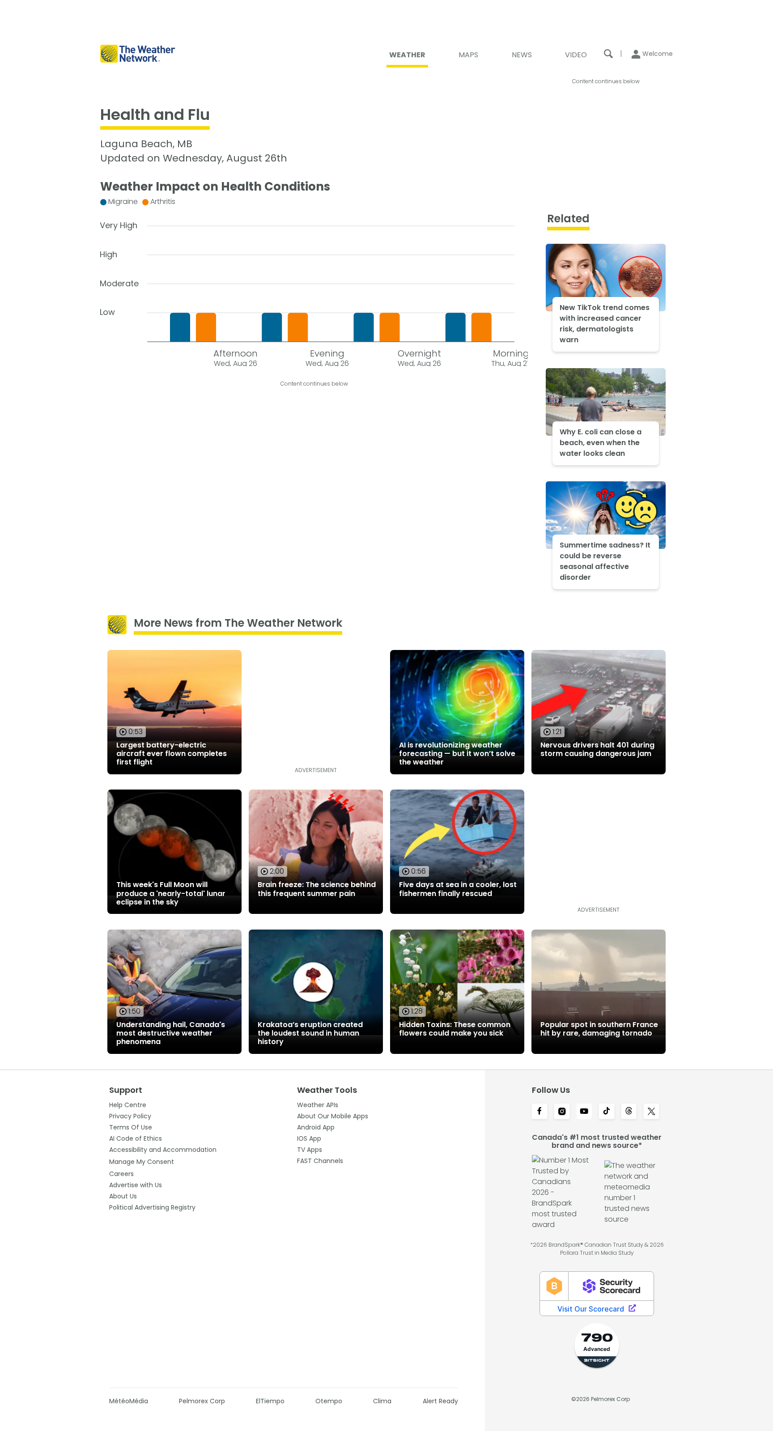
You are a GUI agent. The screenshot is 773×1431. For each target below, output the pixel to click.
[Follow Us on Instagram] (562, 1112)
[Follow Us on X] (651, 1112)
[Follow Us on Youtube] (584, 1112)
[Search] (608, 53)
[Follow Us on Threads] (629, 1112)
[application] (314, 280)
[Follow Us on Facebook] (539, 1112)
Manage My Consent (141, 1162)
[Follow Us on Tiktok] (606, 1112)
